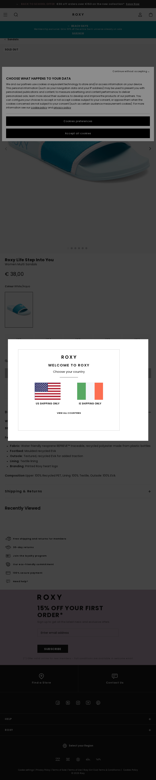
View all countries (69, 413)
